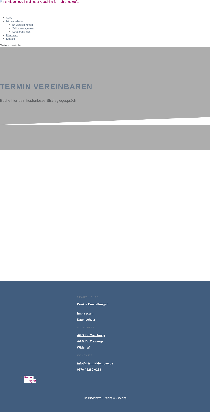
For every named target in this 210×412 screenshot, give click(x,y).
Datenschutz (86, 319)
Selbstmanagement (23, 28)
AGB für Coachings (91, 335)
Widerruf (83, 347)
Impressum (85, 313)
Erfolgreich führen (22, 24)
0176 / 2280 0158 (89, 369)
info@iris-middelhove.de (95, 363)
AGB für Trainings (90, 341)
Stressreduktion (21, 31)
